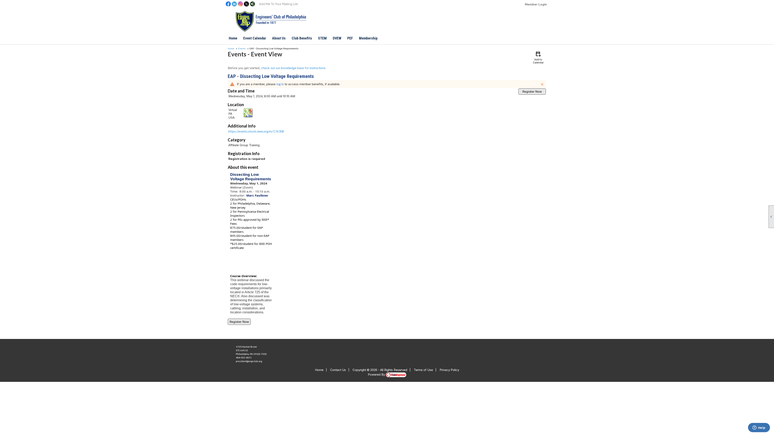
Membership (368, 38)
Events (242, 48)
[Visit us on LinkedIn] (234, 4)
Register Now (532, 91)
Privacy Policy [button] (449, 370)
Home (233, 38)
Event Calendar (254, 38)
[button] (279, 38)
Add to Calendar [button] (538, 57)
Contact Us (338, 370)
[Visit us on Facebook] (228, 4)
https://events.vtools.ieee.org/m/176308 (256, 131)
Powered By (377, 374)
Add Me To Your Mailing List (278, 4)
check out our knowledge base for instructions (293, 68)
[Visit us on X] (246, 4)
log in (280, 84)
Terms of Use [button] (423, 370)
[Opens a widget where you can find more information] (759, 428)
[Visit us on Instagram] (240, 4)
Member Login (536, 4)
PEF (350, 38)
